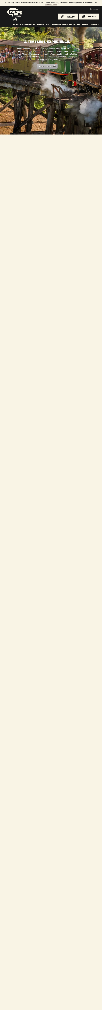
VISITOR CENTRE (60, 24)
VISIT (48, 24)
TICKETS (17, 24)
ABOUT (85, 24)
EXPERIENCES (28, 24)
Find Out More (51, 4)
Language (94, 9)
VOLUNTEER (74, 24)
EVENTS (40, 24)
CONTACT (94, 24)
